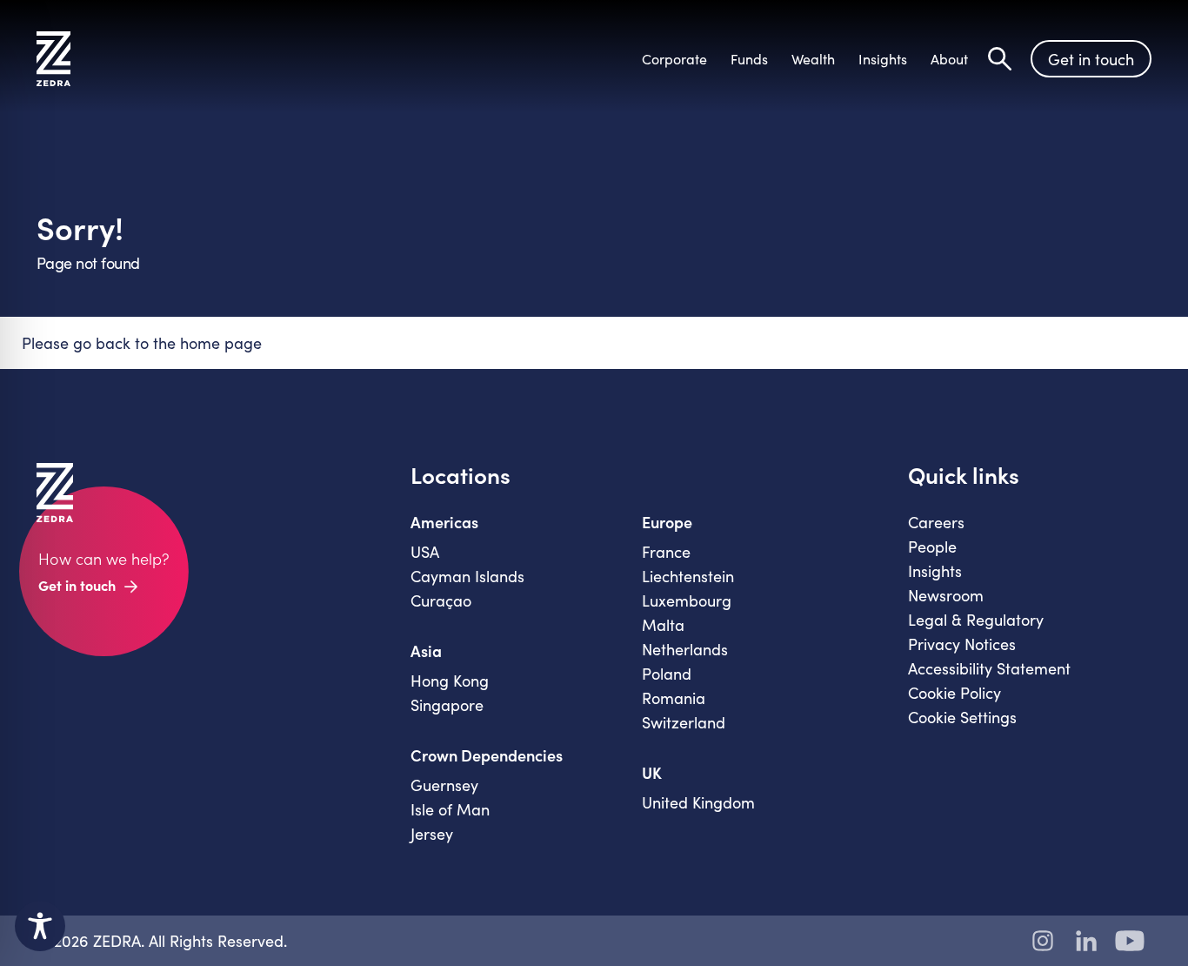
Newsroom (946, 595)
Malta (663, 624)
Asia (426, 651)
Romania (673, 698)
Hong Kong (449, 680)
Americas (444, 522)
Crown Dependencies (486, 755)
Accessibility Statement (989, 668)
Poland (666, 673)
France (666, 551)
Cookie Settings (962, 717)
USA (424, 551)
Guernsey (444, 785)
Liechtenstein (688, 576)
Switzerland (683, 722)
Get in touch (1091, 59)
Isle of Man (450, 809)
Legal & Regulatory (976, 619)
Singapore (447, 704)
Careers (936, 522)
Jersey (431, 833)
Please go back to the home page (142, 342)
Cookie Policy (954, 692)
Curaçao (440, 600)
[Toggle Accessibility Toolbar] (40, 926)
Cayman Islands (467, 576)
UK (652, 772)
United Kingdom (698, 802)
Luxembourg (686, 600)
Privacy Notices (962, 644)
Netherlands (685, 649)
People (932, 546)
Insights (935, 570)
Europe (667, 522)
